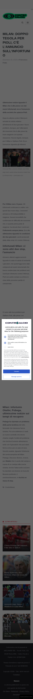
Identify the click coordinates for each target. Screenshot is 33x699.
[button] (16, 347)
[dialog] (16, 349)
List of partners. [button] (25, 357)
